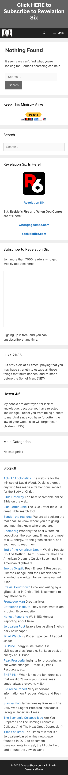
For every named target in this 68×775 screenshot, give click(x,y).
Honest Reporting (15, 616)
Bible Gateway (13, 497)
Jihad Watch (12, 636)
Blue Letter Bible (15, 507)
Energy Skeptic (13, 568)
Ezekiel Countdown (16, 587)
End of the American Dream (22, 549)
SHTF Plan (10, 674)
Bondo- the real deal (17, 516)
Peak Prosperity (14, 660)
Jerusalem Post (14, 626)
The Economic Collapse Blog (23, 717)
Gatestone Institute (16, 607)
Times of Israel (13, 732)
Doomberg (10, 531)
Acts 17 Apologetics (17, 478)
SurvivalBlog (12, 703)
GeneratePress (34, 769)
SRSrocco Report (15, 689)
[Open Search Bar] (44, 33)
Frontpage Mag (14, 601)
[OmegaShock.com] (7, 33)
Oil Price (9, 646)
